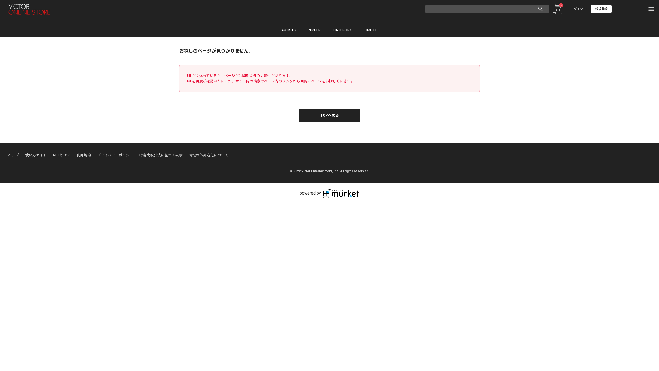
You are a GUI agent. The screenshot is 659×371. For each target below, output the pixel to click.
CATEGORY (342, 30)
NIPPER (315, 30)
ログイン (576, 9)
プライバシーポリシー (115, 155)
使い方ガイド (36, 155)
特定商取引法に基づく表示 (161, 155)
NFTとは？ (61, 155)
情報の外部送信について (208, 155)
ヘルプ (13, 155)
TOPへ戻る (329, 115)
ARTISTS (288, 30)
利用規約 (83, 155)
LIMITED (371, 30)
